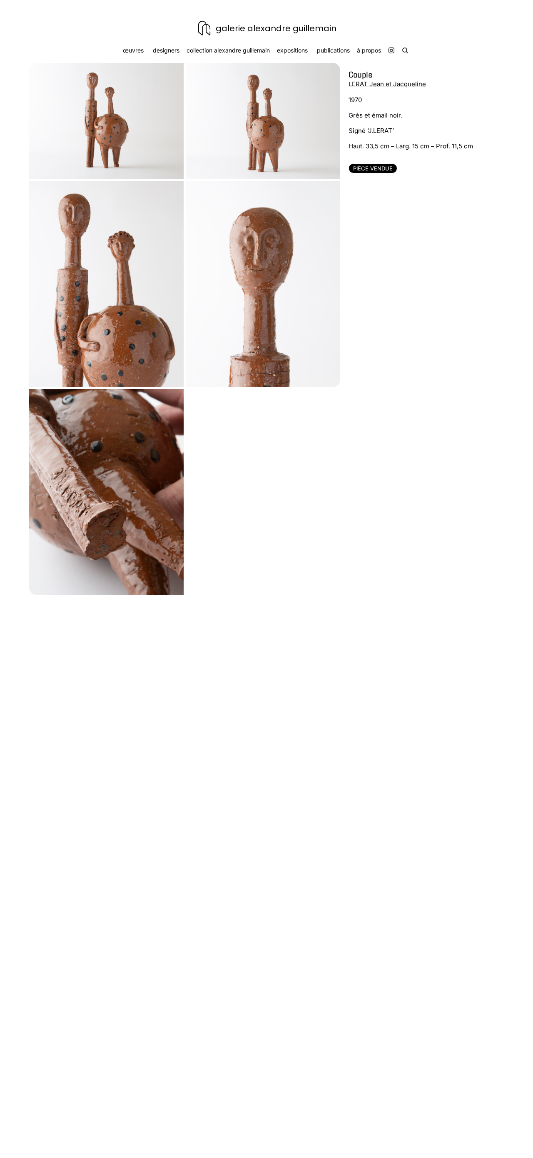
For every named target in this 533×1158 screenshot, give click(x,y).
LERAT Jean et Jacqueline (387, 84)
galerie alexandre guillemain (276, 28)
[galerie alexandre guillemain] (204, 28)
